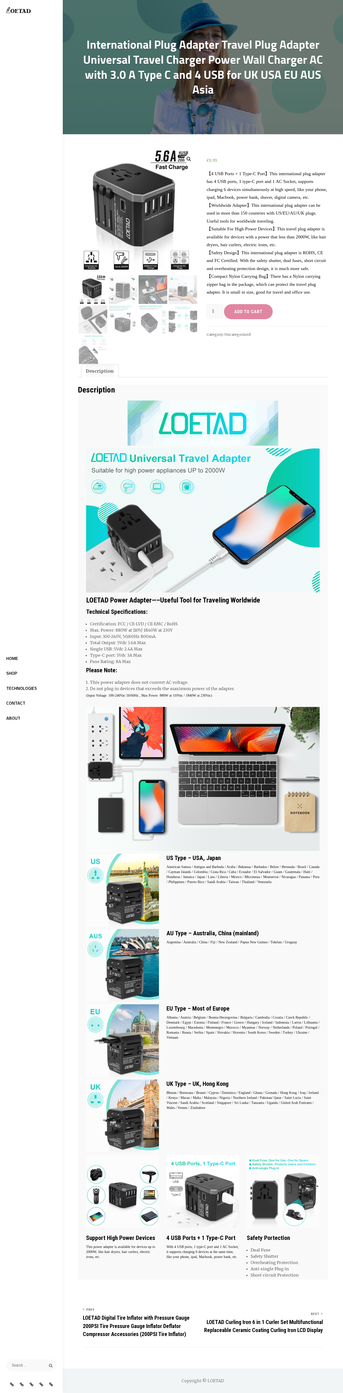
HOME (12, 658)
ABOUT (13, 718)
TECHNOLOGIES (21, 688)
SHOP (11, 673)
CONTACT (15, 703)
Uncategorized (237, 334)
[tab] (100, 371)
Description (100, 371)
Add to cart (248, 311)
